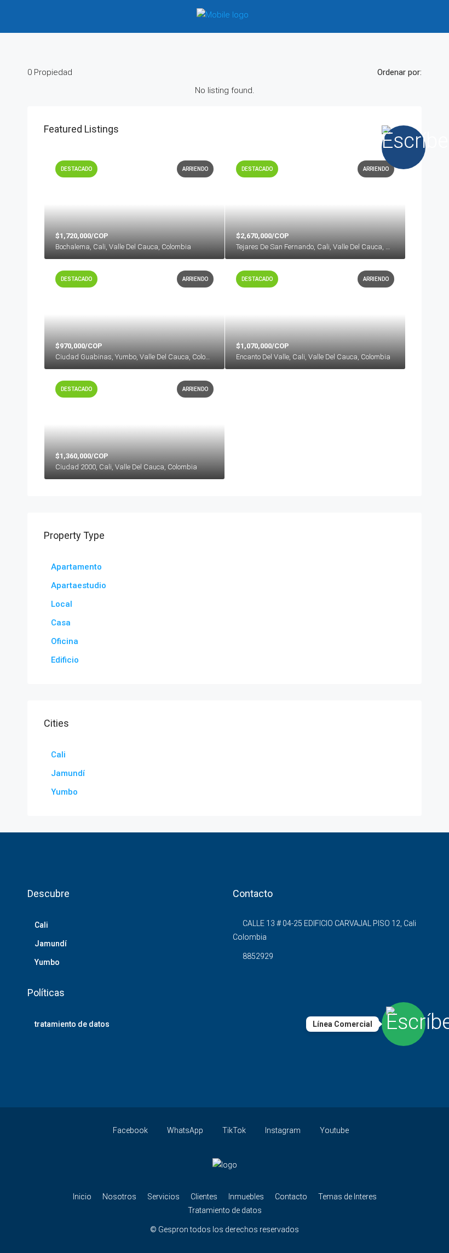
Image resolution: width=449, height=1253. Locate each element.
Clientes (204, 1196)
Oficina (64, 641)
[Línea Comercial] (403, 1024)
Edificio (65, 660)
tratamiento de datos (72, 1024)
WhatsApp (185, 1130)
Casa (61, 623)
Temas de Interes (347, 1196)
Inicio (82, 1196)
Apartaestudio (78, 585)
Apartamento (76, 567)
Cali (58, 755)
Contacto (291, 1196)
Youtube (333, 1130)
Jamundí (68, 773)
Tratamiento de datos (225, 1210)
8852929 (258, 956)
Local (61, 604)
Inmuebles (246, 1196)
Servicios (163, 1196)
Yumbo (64, 792)
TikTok (234, 1130)
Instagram (282, 1130)
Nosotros (119, 1196)
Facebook (130, 1130)
